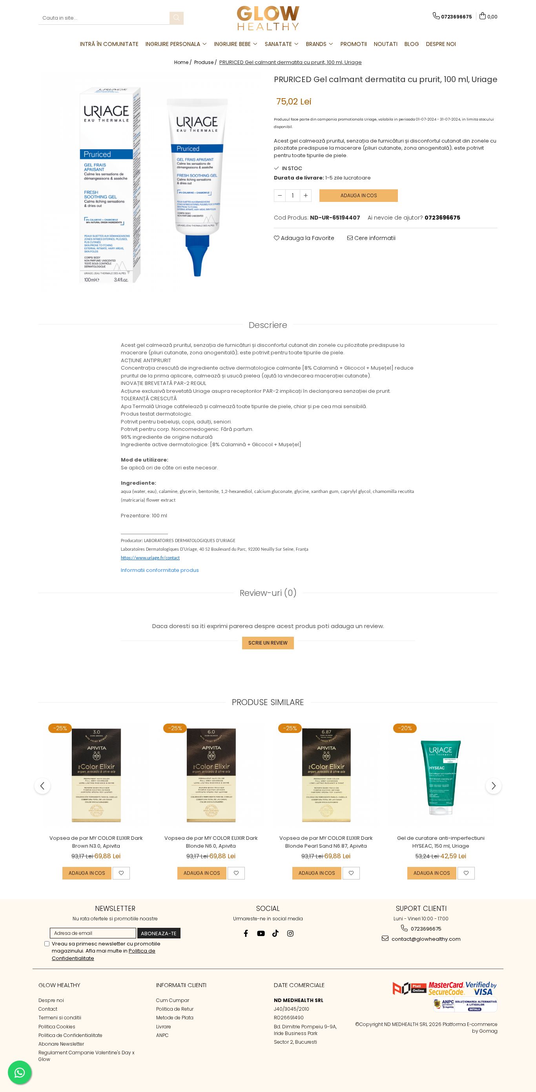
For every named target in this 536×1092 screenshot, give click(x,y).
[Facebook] (246, 933)
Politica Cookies (56, 1026)
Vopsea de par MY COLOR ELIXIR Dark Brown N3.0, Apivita (96, 842)
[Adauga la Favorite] (121, 873)
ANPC (162, 1035)
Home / (183, 62)
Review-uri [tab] (268, 593)
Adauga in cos (359, 195)
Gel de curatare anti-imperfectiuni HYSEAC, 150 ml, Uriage (441, 842)
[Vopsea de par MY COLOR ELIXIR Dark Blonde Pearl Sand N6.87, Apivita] (325, 775)
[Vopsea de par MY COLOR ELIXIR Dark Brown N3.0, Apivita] (95, 775)
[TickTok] (276, 933)
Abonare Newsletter (61, 1044)
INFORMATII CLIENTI (181, 985)
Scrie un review (268, 642)
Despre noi (51, 1000)
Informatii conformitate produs (160, 570)
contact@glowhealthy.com (425, 939)
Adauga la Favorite (306, 238)
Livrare (163, 1026)
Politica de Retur (174, 1009)
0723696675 (425, 929)
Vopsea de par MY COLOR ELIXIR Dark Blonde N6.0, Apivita (211, 842)
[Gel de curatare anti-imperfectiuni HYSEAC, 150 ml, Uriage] (440, 775)
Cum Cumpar (172, 1000)
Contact (47, 1009)
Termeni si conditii (59, 1017)
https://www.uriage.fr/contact (150, 558)
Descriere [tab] (268, 325)
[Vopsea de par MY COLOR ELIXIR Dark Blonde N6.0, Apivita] (210, 775)
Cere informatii (374, 238)
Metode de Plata (174, 1017)
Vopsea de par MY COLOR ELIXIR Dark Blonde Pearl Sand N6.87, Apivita (326, 842)
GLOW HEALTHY (59, 985)
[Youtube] (261, 933)
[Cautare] (177, 18)
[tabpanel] (150, 182)
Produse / (206, 62)
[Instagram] (290, 933)
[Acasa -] (268, 18)
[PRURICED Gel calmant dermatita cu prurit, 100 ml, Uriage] (150, 182)
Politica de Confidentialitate (70, 1035)
